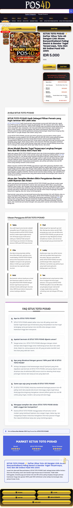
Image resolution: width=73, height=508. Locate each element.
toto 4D (61, 155)
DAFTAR (54, 28)
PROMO (20, 492)
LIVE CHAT (38, 502)
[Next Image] (38, 48)
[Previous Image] (11, 48)
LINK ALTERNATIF (55, 497)
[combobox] (34, 11)
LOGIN (18, 28)
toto (58, 197)
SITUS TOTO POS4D (14, 123)
